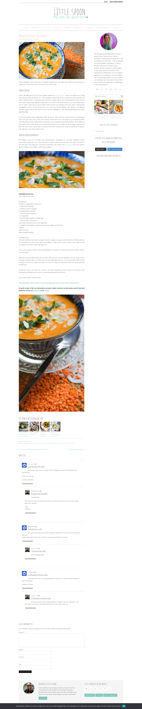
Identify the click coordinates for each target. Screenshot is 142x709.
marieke (31, 464)
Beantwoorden (27, 483)
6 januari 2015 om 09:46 (39, 494)
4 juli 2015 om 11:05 (35, 529)
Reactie (22, 632)
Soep (29, 441)
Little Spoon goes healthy (47, 443)
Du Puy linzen (59, 95)
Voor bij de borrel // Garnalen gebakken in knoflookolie (116, 117)
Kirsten (30, 572)
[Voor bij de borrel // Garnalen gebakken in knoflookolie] (116, 107)
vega (68, 443)
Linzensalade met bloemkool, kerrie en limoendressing (23, 434)
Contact (99, 695)
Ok (124, 706)
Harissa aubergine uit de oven (34, 433)
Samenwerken (89, 695)
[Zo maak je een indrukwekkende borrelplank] (101, 107)
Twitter (46, 290)
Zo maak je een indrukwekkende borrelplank (101, 117)
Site (20, 664)
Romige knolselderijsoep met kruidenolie (55, 434)
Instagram (36, 290)
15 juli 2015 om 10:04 (38, 551)
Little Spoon (71, 13)
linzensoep (39, 443)
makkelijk (56, 443)
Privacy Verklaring (110, 695)
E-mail (21, 657)
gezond (31, 443)
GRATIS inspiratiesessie (116, 2)
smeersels (68, 145)
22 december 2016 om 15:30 (41, 598)
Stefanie (34, 548)
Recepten (26, 441)
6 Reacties (36, 39)
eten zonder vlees (25, 443)
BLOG (106, 2)
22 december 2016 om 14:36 (38, 575)
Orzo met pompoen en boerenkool (43, 434)
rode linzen (60, 443)
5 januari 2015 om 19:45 (36, 466)
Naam (21, 650)
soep (65, 443)
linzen (34, 443)
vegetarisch (71, 443)
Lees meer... (42, 698)
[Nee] (140, 706)
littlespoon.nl (100, 131)
